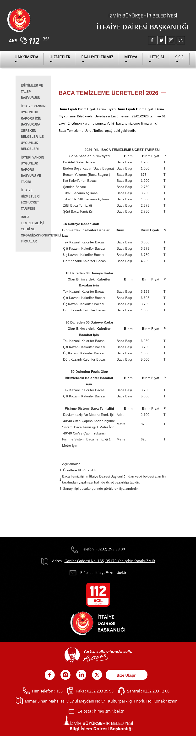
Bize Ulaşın (126, 675)
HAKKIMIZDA (26, 57)
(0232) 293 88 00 (111, 549)
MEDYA (130, 57)
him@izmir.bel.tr (109, 711)
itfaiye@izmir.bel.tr (110, 572)
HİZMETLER (59, 57)
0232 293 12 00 (156, 691)
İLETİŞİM (156, 57)
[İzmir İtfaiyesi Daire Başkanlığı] (19, 19)
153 (59, 691)
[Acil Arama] (25, 39)
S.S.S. (180, 57)
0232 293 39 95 (100, 691)
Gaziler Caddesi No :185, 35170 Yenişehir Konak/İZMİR (110, 560)
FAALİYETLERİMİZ (97, 57)
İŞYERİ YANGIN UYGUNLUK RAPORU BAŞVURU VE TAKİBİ (32, 170)
